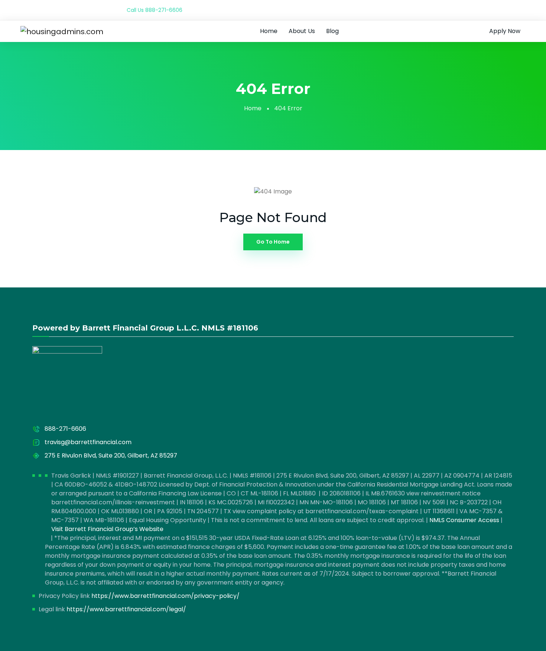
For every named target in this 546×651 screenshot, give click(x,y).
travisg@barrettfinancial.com (88, 442)
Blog (332, 31)
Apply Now (504, 31)
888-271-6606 (163, 10)
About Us (302, 31)
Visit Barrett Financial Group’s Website (107, 529)
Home (268, 31)
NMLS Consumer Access (464, 520)
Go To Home (273, 241)
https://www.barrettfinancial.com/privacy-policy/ (165, 596)
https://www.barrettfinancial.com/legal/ (126, 609)
